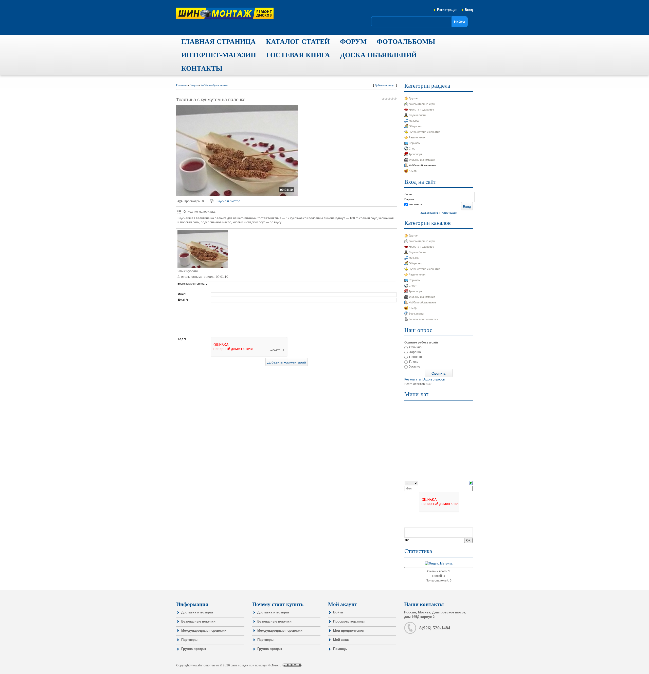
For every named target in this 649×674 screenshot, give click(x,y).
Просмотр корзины (349, 621)
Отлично (415, 347)
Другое (413, 98)
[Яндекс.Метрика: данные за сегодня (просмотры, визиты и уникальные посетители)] (439, 563)
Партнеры (189, 640)
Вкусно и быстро (228, 201)
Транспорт (415, 154)
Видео (193, 85)
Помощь (340, 649)
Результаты (412, 379)
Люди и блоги (417, 115)
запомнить (415, 204)
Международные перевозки (203, 630)
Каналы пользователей (423, 319)
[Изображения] (202, 249)
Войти (338, 612)
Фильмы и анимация (422, 159)
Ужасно (414, 366)
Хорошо (415, 352)
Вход (469, 10)
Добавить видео (385, 85)
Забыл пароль (429, 212)
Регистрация (447, 10)
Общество (415, 126)
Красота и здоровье (421, 109)
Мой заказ (341, 640)
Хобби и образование (214, 85)
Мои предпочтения (348, 630)
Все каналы (416, 313)
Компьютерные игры (422, 103)
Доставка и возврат (197, 612)
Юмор (413, 170)
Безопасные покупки (198, 621)
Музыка (414, 120)
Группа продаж (193, 649)
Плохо (413, 361)
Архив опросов (434, 379)
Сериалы (414, 142)
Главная (181, 85)
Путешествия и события (424, 131)
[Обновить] (471, 482)
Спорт (413, 148)
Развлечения (417, 137)
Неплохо (415, 357)
